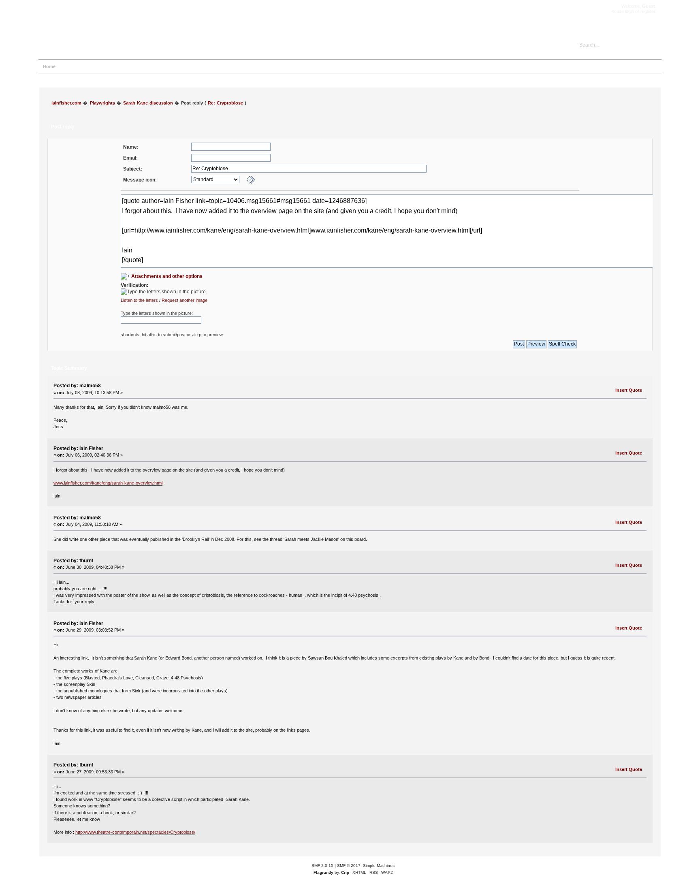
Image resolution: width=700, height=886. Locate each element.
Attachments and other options (167, 276)
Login (113, 66)
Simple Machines (379, 865)
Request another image (184, 300)
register (647, 11)
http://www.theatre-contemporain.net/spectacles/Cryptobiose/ (135, 832)
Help (69, 66)
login (629, 11)
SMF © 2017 (349, 865)
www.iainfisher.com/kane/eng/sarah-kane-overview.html (107, 482)
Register (136, 66)
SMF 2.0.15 (322, 865)
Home (49, 66)
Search (91, 66)
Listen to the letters (139, 300)
